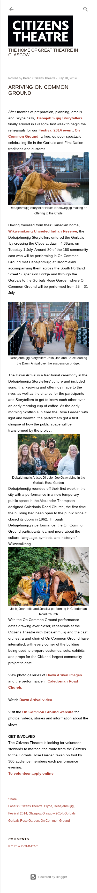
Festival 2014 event (56, 130)
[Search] (86, 8)
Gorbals (70, 813)
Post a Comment (23, 846)
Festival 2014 (17, 813)
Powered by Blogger (52, 877)
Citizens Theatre (30, 806)
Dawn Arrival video (35, 700)
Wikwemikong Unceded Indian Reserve (42, 231)
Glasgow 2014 (52, 813)
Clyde (48, 806)
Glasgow (35, 813)
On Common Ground (55, 820)
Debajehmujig (64, 806)
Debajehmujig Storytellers (60, 118)
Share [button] (12, 799)
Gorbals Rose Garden (23, 820)
